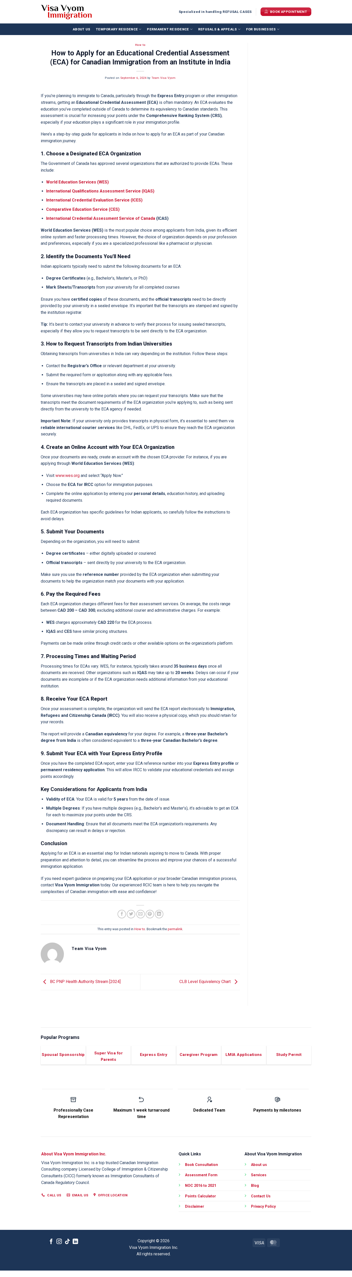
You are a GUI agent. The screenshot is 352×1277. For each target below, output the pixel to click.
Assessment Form (201, 1175)
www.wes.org (67, 475)
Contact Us (261, 1196)
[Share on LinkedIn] (159, 914)
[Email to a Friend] (140, 914)
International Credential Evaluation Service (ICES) (94, 200)
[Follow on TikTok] (67, 1242)
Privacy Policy (263, 1206)
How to (140, 45)
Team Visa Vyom (164, 78)
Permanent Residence (168, 29)
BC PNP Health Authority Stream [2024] (85, 981)
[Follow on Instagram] (59, 1242)
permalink (175, 929)
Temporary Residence (117, 29)
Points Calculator (200, 1196)
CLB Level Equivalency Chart (205, 981)
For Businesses (261, 29)
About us (81, 29)
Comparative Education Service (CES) (83, 209)
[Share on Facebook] (122, 914)
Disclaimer (194, 1206)
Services (258, 1175)
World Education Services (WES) (77, 182)
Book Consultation (201, 1165)
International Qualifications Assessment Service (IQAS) (100, 191)
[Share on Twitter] (131, 914)
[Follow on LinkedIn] (75, 1242)
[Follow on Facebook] (51, 1242)
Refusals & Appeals (217, 29)
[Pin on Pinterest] (150, 914)
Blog (255, 1185)
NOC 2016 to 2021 (200, 1185)
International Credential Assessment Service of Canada (100, 218)
